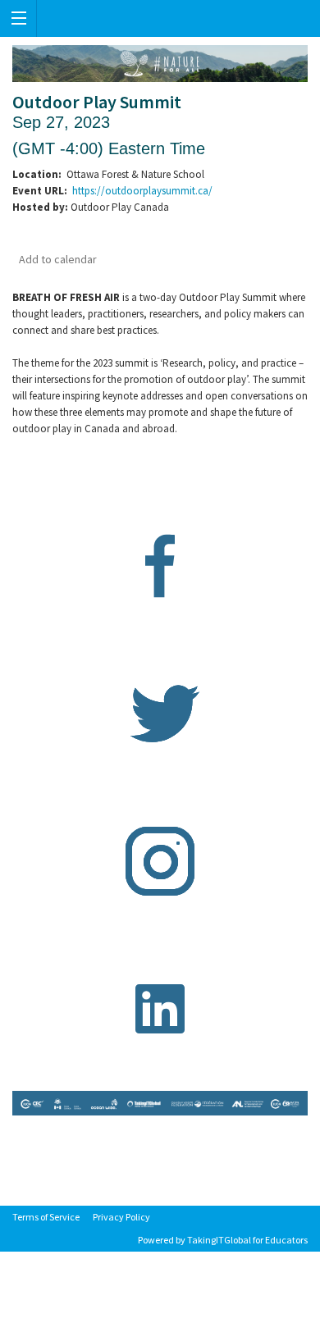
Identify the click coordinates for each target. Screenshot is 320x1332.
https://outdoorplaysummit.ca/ (142, 191)
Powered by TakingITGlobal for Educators (223, 1240)
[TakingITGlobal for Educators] (160, 18)
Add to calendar (58, 259)
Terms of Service (46, 1217)
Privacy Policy (121, 1217)
